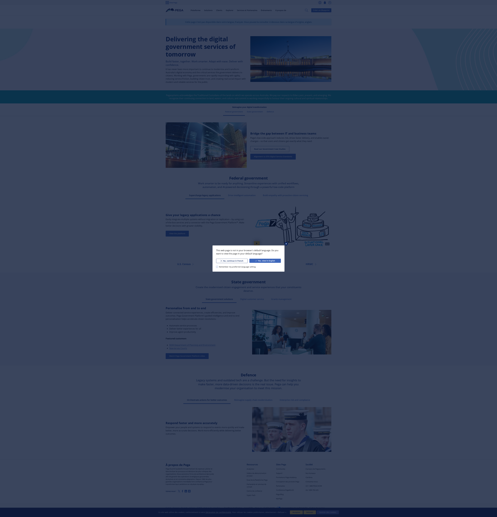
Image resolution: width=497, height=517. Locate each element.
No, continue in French (233, 260)
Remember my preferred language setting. (237, 266)
